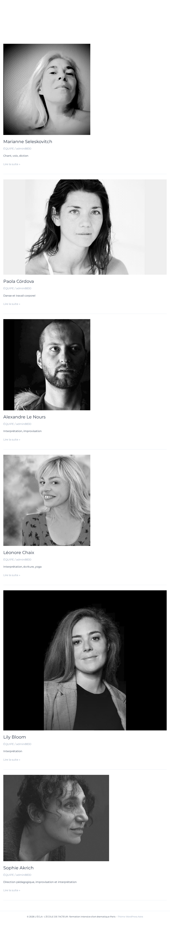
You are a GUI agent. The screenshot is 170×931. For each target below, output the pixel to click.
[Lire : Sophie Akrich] (56, 817)
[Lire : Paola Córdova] (85, 226)
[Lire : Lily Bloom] (85, 660)
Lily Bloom (14, 737)
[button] (74, 8)
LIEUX (84, 24)
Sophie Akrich (18, 867)
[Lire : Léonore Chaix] (46, 500)
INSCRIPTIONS (65, 24)
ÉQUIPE (115, 8)
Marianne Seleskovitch (27, 141)
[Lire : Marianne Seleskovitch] (46, 89)
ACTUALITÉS (64, 8)
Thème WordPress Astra (130, 916)
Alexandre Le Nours (24, 417)
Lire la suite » (11, 164)
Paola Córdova (18, 281)
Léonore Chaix (18, 552)
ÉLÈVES (135, 8)
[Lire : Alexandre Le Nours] (46, 364)
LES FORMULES (91, 8)
